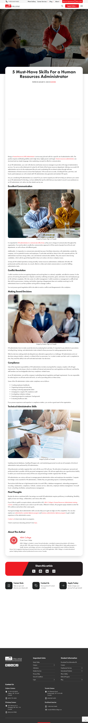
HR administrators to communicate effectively (31, 243)
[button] (81, 6)
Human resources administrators (65, 159)
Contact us (11, 519)
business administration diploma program (54, 513)
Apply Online (71, 6)
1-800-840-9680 (13, 1)
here (35, 523)
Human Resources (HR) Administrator (23, 156)
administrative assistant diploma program (27, 513)
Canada (10, 695)
